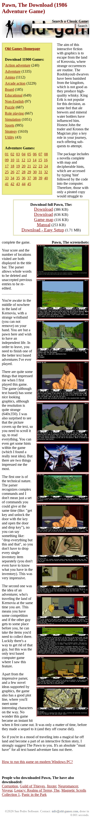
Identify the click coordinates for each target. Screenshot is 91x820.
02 (12, 154)
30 (35, 172)
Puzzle (10, 107)
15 (40, 160)
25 (7, 172)
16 (46, 160)
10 (12, 160)
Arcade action (15, 83)
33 (7, 178)
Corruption (10, 786)
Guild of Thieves (32, 786)
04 (23, 154)
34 (12, 178)
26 (12, 172)
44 (23, 184)
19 (18, 166)
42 (12, 184)
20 (23, 166)
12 (23, 160)
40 (46, 178)
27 (18, 172)
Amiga (10, 77)
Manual (43, 224)
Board (9, 89)
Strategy (11, 131)
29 (29, 172)
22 (35, 166)
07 (40, 154)
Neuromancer (68, 786)
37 (29, 178)
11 (18, 160)
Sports (9, 125)
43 (18, 184)
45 (29, 184)
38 (35, 178)
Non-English (14, 101)
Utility (9, 137)
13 (29, 160)
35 (18, 178)
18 (12, 166)
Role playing (14, 113)
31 (40, 172)
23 (40, 166)
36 (23, 178)
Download (43, 209)
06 (35, 154)
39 (40, 178)
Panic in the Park (34, 795)
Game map (43, 219)
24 (46, 166)
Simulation (13, 119)
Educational (13, 95)
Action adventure (17, 65)
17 (7, 166)
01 (7, 154)
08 (46, 154)
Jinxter (51, 786)
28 (23, 172)
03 (18, 154)
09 (7, 160)
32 (46, 172)
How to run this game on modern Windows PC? (37, 762)
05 (29, 154)
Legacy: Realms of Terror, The (37, 790)
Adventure (13, 71)
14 (34, 160)
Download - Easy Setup (42, 229)
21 (29, 166)
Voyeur (7, 790)
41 (7, 184)
